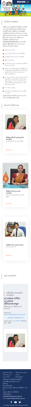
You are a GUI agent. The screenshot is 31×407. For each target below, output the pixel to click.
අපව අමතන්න (6, 377)
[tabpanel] (15, 340)
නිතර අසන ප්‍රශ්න (7, 374)
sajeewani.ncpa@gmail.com (15, 318)
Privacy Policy (19, 377)
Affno (26, 405)
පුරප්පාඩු (17, 374)
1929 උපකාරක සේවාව (21, 372)
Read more (9, 150)
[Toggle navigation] (28, 2)
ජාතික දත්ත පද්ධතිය (7, 372)
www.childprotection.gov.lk (16, 398)
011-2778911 (16, 321)
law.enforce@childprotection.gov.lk (14, 314)
